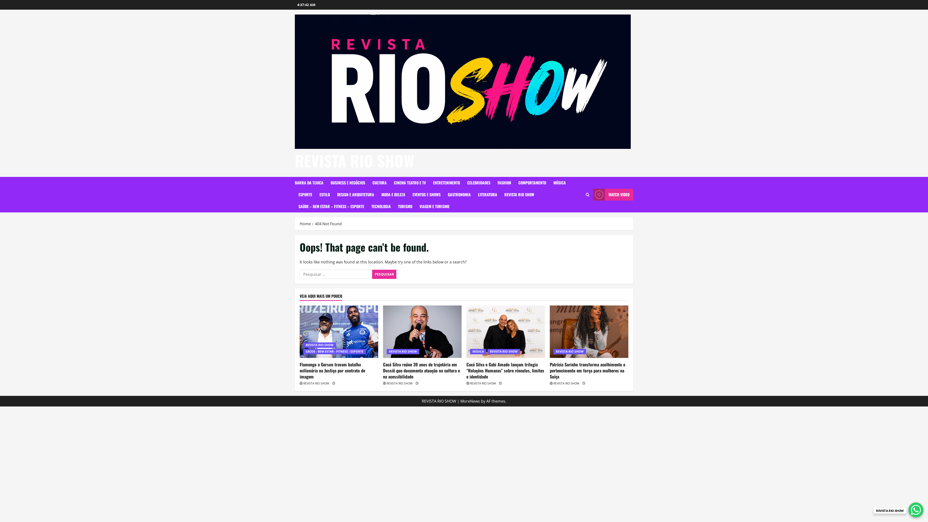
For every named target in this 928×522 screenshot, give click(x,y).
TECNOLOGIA (381, 206)
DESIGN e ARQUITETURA (355, 194)
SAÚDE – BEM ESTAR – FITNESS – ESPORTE (331, 206)
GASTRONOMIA (459, 194)
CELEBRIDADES (478, 183)
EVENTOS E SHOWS (427, 194)
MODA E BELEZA (393, 194)
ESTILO (324, 194)
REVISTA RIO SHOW (354, 160)
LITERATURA (487, 194)
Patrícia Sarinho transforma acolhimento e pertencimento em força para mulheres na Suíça (587, 370)
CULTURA (379, 183)
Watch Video (619, 194)
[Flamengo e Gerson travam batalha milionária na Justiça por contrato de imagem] (339, 331)
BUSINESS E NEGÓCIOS (348, 183)
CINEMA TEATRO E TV (410, 183)
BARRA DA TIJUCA (309, 183)
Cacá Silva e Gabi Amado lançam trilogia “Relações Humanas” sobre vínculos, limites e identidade (505, 370)
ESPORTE (305, 194)
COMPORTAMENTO (532, 183)
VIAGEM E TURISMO (434, 206)
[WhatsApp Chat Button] (916, 510)
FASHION (504, 183)
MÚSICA (559, 183)
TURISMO (405, 206)
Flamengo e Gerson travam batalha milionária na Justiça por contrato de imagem (332, 370)
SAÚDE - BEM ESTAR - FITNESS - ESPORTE (334, 351)
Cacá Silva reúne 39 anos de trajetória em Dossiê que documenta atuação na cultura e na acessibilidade (421, 370)
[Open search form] (587, 194)
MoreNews (470, 401)
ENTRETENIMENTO (446, 183)
